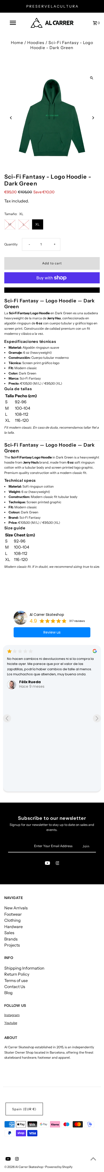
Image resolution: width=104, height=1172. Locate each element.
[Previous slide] (7, 718)
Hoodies (35, 42)
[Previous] (11, 117)
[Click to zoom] (91, 78)
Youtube (10, 1023)
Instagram (12, 1015)
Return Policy (16, 974)
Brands (11, 938)
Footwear (13, 914)
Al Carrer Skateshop (47, 614)
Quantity (11, 244)
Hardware (13, 926)
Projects (12, 945)
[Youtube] (47, 864)
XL (37, 224)
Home (17, 42)
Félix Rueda (30, 682)
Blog (8, 992)
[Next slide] (97, 718)
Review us (52, 632)
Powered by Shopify (58, 1167)
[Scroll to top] (93, 1158)
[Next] (92, 117)
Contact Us (14, 986)
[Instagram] (57, 864)
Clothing (12, 920)
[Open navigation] (13, 22)
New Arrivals (16, 907)
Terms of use (16, 980)
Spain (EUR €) (24, 1109)
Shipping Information (24, 968)
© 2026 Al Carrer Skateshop (24, 1167)
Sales (9, 932)
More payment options (52, 289)
